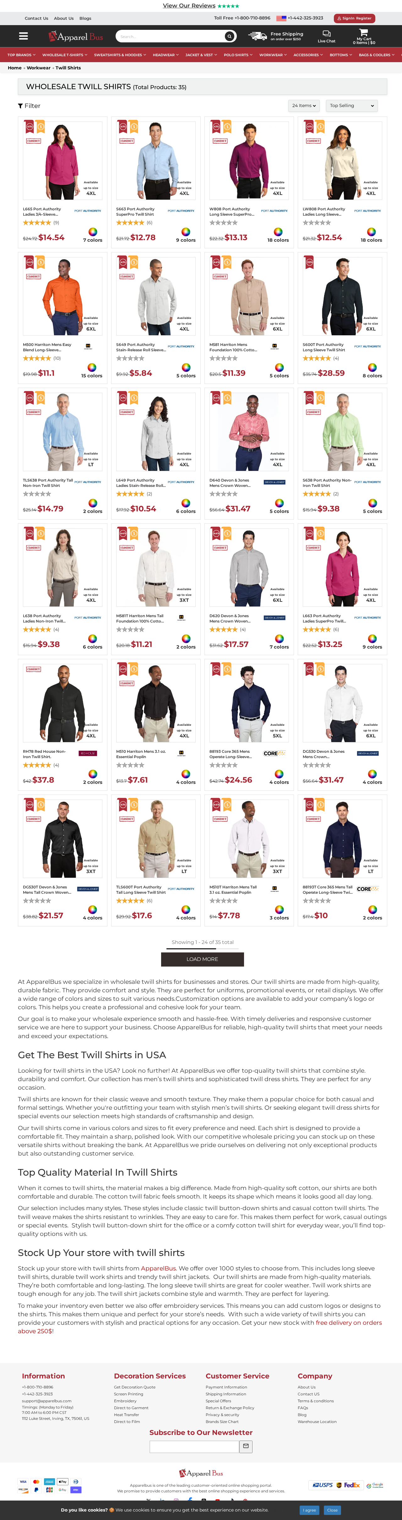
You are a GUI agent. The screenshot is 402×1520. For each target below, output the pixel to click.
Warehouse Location (317, 1421)
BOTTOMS (339, 55)
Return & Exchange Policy (230, 1407)
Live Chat (326, 41)
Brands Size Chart (222, 1421)
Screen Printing (128, 1394)
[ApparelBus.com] (79, 36)
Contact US (308, 1394)
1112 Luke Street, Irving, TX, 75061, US (55, 1418)
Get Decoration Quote (134, 1387)
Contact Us (36, 18)
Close (332, 1510)
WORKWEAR (271, 55)
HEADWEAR (164, 55)
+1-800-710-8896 (37, 1387)
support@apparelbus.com (47, 1401)
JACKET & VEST (199, 55)
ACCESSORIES (306, 55)
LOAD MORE (202, 959)
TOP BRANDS (19, 55)
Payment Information (226, 1387)
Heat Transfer (126, 1414)
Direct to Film (127, 1421)
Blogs (85, 18)
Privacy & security (222, 1414)
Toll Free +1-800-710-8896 (242, 18)
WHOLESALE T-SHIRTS (62, 55)
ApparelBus (158, 1268)
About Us (64, 18)
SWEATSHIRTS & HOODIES (118, 55)
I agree (309, 1510)
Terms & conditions (316, 1401)
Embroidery (125, 1401)
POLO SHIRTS (236, 55)
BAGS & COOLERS (374, 55)
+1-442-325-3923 (304, 18)
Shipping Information (226, 1394)
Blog (302, 1414)
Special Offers (218, 1401)
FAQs (303, 1407)
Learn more (282, 1510)
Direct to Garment (131, 1407)
